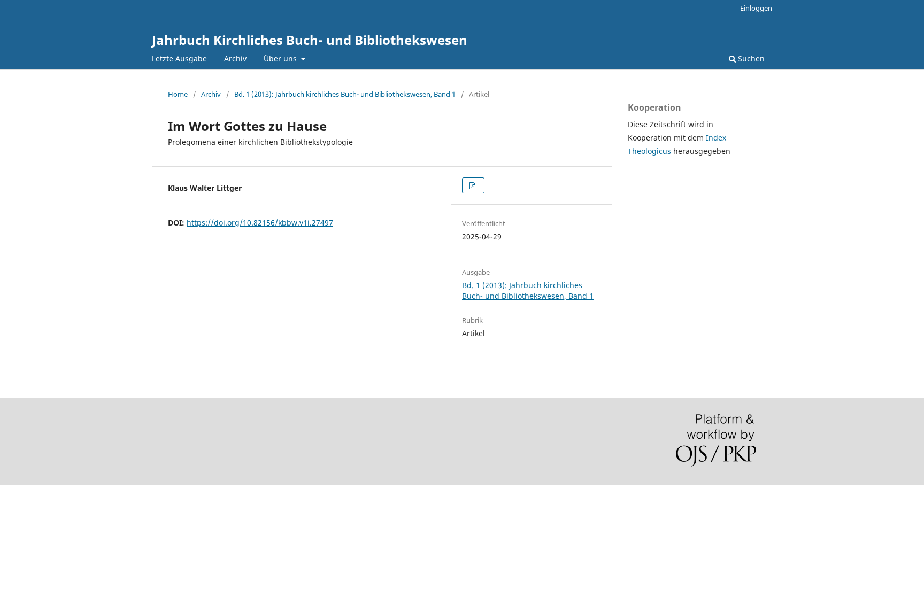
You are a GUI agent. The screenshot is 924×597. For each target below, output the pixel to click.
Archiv (235, 58)
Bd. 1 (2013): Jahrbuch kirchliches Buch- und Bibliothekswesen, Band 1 (345, 94)
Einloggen (756, 8)
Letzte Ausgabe (179, 58)
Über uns (281, 58)
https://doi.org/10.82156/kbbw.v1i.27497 (260, 223)
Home (178, 94)
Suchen (750, 58)
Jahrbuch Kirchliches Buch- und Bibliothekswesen (309, 40)
